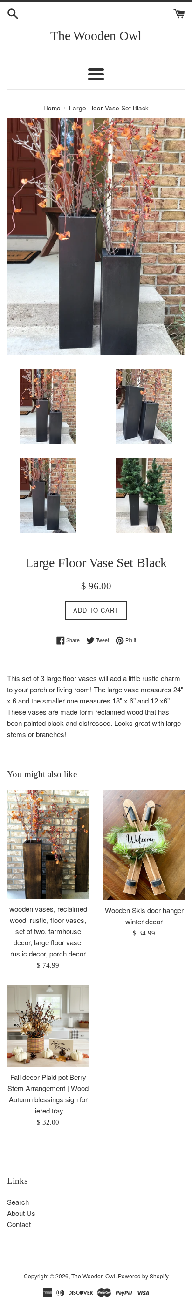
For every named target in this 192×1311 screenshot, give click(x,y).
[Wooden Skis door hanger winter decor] (144, 845)
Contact (19, 1224)
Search (18, 1202)
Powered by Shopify (143, 1276)
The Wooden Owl (96, 35)
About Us (21, 1213)
